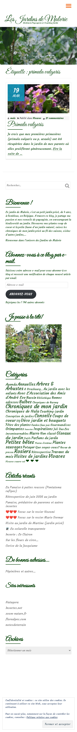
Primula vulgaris (25, 124)
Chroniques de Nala (22, 411)
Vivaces (37, 118)
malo (12, 118)
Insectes (29, 429)
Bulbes (25, 401)
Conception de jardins (20, 416)
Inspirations (43, 429)
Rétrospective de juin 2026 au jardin (31, 496)
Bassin (31, 397)
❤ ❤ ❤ (32, 460)
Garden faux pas (40, 425)
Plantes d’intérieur (43, 443)
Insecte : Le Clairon (19, 534)
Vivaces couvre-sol (15, 461)
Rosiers (22, 451)
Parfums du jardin (44, 438)
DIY (18, 421)
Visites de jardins (31, 456)
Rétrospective (41, 452)
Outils (27, 438)
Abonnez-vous (21, 294)
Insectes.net (14, 608)
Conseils (43, 416)
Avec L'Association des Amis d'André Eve (36, 395)
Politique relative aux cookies (42, 717)
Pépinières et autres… (21, 571)
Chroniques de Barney (45, 402)
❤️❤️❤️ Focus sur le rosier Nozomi (30, 512)
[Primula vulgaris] (38, 98)
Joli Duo (58, 429)
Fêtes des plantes (18, 425)
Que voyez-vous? (47, 447)
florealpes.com (16, 619)
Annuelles (26, 384)
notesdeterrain (16, 625)
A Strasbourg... (33, 389)
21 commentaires (55, 118)
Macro (34, 433)
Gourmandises (60, 425)
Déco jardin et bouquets (43, 420)
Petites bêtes (20, 442)
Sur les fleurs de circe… (22, 540)
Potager (29, 447)
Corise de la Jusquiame (21, 545)
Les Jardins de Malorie (36, 19)
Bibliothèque (44, 398)
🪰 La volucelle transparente (25, 529)
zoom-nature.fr (16, 613)
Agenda (11, 384)
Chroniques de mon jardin (36, 406)
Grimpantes (15, 429)
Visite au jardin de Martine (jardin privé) (35, 523)
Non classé (48, 433)
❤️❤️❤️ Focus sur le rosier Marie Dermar (34, 517)
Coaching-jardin (52, 411)
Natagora (12, 602)
